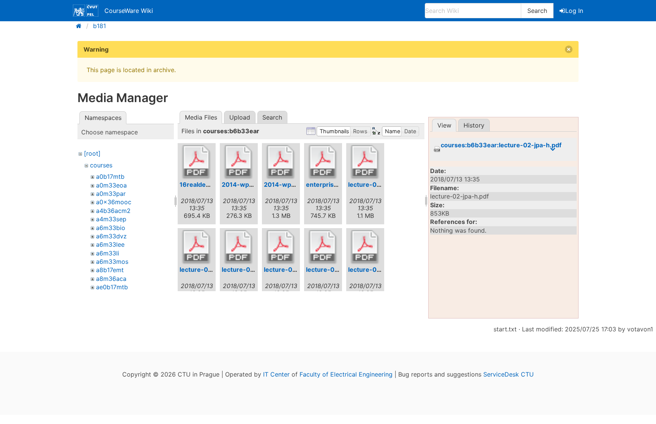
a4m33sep (111, 219)
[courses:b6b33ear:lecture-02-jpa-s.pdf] (323, 247)
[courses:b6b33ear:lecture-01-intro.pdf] (239, 247)
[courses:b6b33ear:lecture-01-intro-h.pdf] (365, 162)
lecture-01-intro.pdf (252, 269)
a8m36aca (111, 278)
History (474, 125)
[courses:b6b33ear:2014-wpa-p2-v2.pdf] (281, 162)
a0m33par (111, 193)
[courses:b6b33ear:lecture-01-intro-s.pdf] (197, 247)
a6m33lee (110, 244)
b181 (99, 26)
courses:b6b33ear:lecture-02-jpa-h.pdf (501, 145)
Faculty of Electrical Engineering (346, 374)
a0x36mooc (113, 202)
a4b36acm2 (113, 210)
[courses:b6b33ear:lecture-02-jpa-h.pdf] (281, 247)
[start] (81, 25)
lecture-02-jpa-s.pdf (337, 269)
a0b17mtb (110, 176)
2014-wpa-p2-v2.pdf (295, 184)
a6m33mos (112, 261)
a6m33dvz (111, 236)
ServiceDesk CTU (508, 374)
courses (101, 165)
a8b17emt (110, 270)
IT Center (276, 374)
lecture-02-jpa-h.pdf (295, 269)
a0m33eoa (111, 185)
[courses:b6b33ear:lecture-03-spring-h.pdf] (365, 247)
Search (537, 10)
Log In (574, 10)
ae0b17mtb (112, 287)
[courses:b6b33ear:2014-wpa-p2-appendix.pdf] (239, 162)
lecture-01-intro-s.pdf (213, 269)
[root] (92, 153)
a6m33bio (110, 228)
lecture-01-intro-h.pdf (381, 184)
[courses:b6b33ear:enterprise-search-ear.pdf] (323, 162)
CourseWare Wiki (128, 10)
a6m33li (107, 253)
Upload (239, 117)
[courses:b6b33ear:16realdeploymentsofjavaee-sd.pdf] (197, 162)
